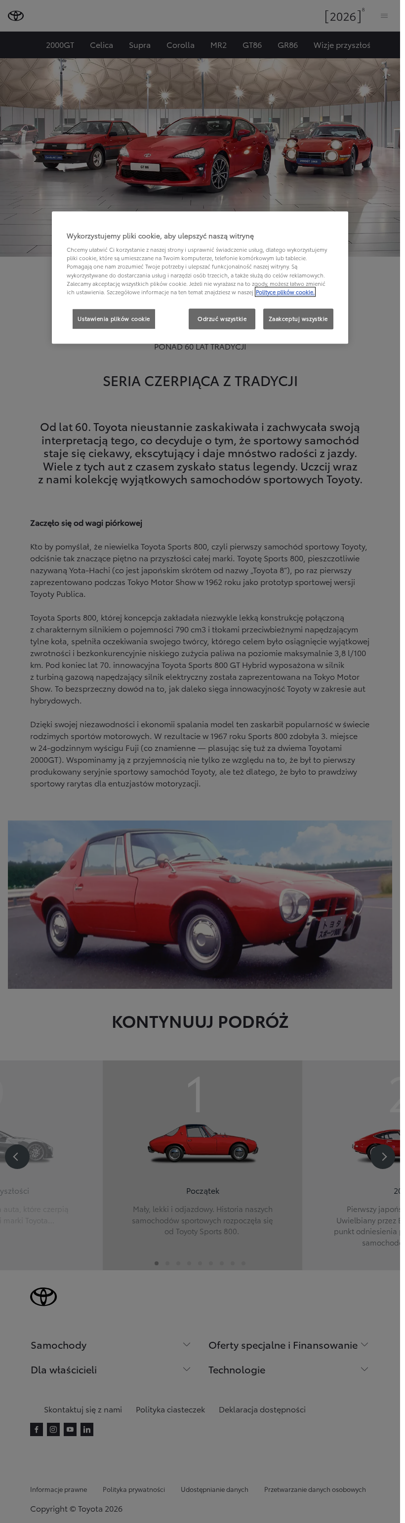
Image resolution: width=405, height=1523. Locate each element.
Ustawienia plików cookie (114, 318)
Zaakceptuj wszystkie (298, 318)
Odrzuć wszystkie (222, 318)
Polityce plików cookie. (285, 292)
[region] (200, 277)
